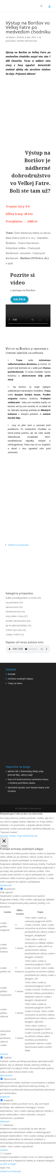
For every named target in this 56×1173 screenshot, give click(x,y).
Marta (12, 37)
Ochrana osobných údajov (20, 678)
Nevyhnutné (9, 888)
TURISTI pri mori (14, 630)
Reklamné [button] (5, 1121)
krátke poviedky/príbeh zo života (21, 597)
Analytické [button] (5, 1096)
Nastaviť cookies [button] (8, 835)
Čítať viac (33, 835)
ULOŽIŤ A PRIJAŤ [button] (8, 1164)
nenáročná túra (13, 611)
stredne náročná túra (27, 40)
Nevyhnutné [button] (6, 885)
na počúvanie (12, 602)
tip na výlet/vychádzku (16, 625)
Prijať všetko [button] (23, 835)
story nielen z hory (14, 616)
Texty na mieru (15, 683)
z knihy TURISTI (13, 634)
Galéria (19, 299)
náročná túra (12, 607)
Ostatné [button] (4, 1150)
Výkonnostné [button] (6, 1075)
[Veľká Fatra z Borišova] (28, 500)
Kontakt (11, 674)
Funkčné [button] (4, 1054)
